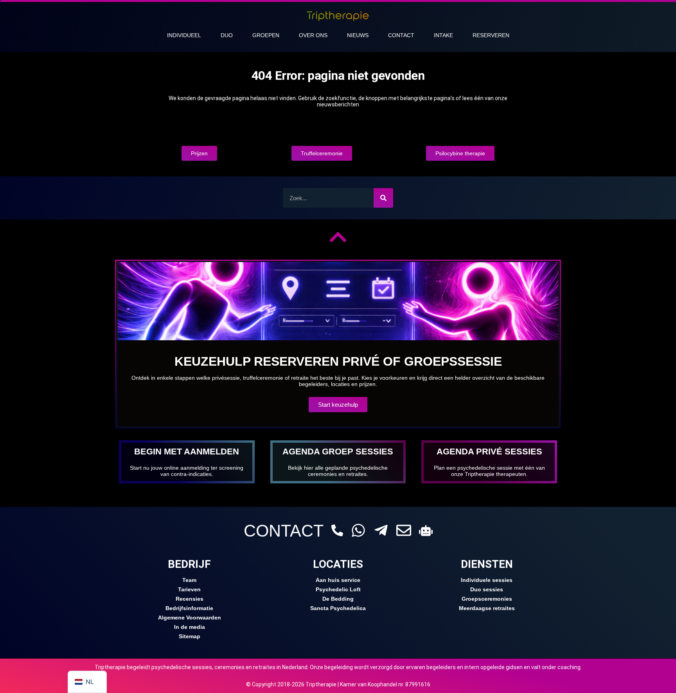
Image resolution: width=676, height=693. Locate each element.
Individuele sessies (486, 580)
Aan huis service (338, 580)
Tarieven (189, 589)
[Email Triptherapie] (403, 530)
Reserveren (491, 35)
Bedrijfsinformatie (189, 608)
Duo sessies (486, 589)
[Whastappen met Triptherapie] (358, 530)
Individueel (184, 35)
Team (189, 580)
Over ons (313, 35)
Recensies (189, 599)
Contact (401, 35)
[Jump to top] (338, 237)
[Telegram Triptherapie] (381, 530)
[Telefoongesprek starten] (337, 530)
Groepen (265, 35)
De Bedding (338, 599)
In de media (189, 627)
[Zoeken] (383, 198)
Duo (227, 35)
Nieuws (358, 35)
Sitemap (189, 636)
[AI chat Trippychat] (426, 530)
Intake (443, 35)
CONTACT (284, 530)
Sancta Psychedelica (338, 608)
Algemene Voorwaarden (189, 617)
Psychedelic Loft (338, 589)
